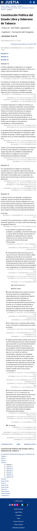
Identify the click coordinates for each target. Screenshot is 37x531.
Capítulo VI (9, 475)
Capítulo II (9, 467)
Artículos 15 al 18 (29, 444)
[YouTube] (12, 505)
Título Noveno (5, 493)
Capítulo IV (9, 471)
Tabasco (20, 6)
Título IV (3, 479)
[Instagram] (17, 505)
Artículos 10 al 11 (7, 444)
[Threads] (20, 505)
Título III (3, 9)
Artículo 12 (4, 53)
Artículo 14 (4, 60)
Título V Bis (4, 485)
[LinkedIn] (10, 505)
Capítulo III (9, 469)
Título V (3, 483)
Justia (2, 6)
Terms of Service (18, 521)
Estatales (13, 6)
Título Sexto (5, 487)
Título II (3, 460)
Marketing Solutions (18, 527)
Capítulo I (9, 464)
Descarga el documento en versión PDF (23, 44)
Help (18, 518)
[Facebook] (15, 505)
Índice (18, 444)
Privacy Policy (18, 524)
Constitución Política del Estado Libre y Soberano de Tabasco (17, 8)
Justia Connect (18, 509)
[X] (25, 505)
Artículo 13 (4, 57)
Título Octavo (5, 491)
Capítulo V (9, 473)
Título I (3, 458)
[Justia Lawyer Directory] (27, 505)
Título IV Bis (5, 481)
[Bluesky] (22, 505)
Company (19, 515)
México (8, 6)
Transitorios (5, 495)
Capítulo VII (10, 477)
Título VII (4, 489)
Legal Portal (18, 512)
